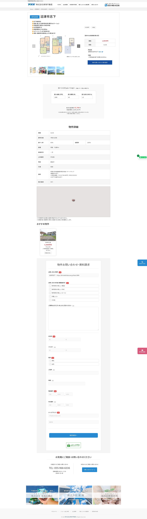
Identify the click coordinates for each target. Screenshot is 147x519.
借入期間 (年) (71, 94)
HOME (59, 4)
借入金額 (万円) (58, 94)
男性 (53, 361)
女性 (53, 364)
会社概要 (65, 4)
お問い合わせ (94, 4)
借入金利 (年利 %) (87, 94)
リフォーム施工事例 (65, 511)
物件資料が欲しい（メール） (59, 293)
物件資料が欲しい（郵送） (58, 286)
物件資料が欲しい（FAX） (58, 289)
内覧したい (55, 296)
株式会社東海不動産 (70, 517)
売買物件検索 (73, 4)
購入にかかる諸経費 (84, 4)
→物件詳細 (48, 253)
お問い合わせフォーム (89, 470)
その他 (53, 300)
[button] (73, 200)
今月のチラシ (54, 511)
